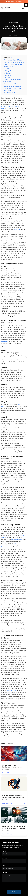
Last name (5, 858)
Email (3, 865)
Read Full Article (7, 773)
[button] (26, 5)
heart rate (4, 342)
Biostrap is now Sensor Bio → (14, 1)
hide (11, 57)
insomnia (17, 229)
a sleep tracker (11, 690)
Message (4, 872)
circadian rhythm (16, 539)
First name (5, 851)
